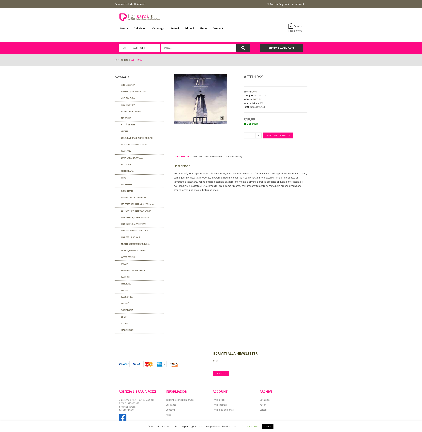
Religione (126, 283)
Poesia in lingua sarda (133, 270)
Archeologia (128, 98)
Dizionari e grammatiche (134, 144)
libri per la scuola (130, 237)
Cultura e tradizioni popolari (137, 138)
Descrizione (182, 156)
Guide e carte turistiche (133, 197)
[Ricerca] (198, 48)
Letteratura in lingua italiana (137, 204)
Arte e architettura (131, 111)
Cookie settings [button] (249, 426)
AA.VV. (254, 91)
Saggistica (127, 297)
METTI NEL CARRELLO (278, 135)
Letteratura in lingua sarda (136, 210)
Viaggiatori (127, 330)
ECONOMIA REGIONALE (132, 157)
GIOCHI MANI (127, 191)
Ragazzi (125, 277)
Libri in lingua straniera (133, 224)
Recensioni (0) (234, 156)
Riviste (124, 290)
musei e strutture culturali (135, 244)
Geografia (126, 184)
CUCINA (124, 131)
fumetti (125, 177)
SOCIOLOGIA (127, 310)
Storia (124, 323)
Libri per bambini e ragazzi (134, 230)
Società (125, 303)
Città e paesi (261, 95)
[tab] (182, 156)
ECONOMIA (126, 151)
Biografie (126, 118)
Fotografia (127, 171)
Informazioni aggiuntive (207, 156)
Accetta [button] (267, 426)
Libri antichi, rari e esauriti (135, 217)
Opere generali (128, 257)
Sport (124, 316)
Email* (216, 360)
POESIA (124, 263)
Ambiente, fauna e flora (133, 91)
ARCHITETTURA (128, 105)
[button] (281, 48)
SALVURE (257, 99)
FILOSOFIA (126, 164)
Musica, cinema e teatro (133, 250)
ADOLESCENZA (128, 85)
